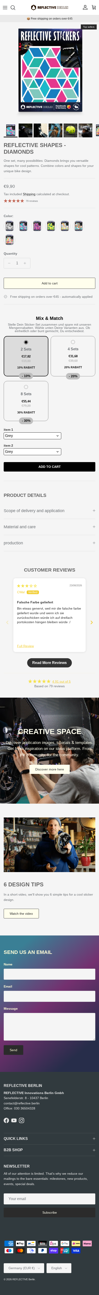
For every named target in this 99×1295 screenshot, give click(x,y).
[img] (27, 586)
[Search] (15, 8)
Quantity (10, 253)
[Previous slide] (7, 622)
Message (11, 1008)
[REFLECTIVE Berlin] (49, 7)
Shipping (29, 194)
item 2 (8, 445)
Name (8, 964)
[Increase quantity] (26, 263)
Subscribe (49, 1212)
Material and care (20, 527)
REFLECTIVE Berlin (23, 1279)
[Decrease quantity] (8, 263)
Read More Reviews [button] (49, 663)
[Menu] (5, 8)
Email (8, 986)
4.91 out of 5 (61, 681)
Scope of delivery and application (34, 510)
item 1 (8, 429)
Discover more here (49, 769)
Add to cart (50, 283)
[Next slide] (91, 622)
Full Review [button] (25, 646)
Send (13, 1050)
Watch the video (21, 913)
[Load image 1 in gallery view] (49, 71)
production (13, 543)
